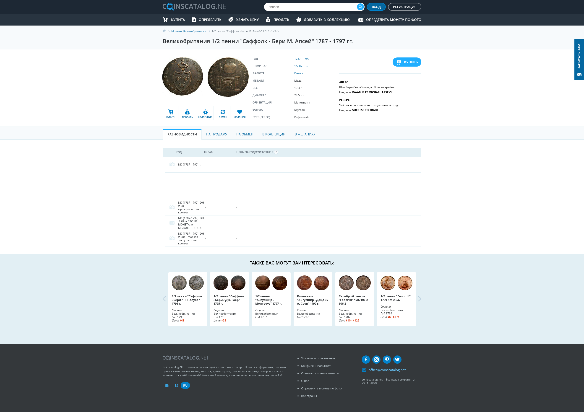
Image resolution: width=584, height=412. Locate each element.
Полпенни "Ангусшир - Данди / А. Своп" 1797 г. (312, 299)
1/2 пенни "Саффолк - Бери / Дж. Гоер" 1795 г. (229, 299)
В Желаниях (305, 134)
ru (185, 385)
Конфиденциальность (316, 366)
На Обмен (244, 134)
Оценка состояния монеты (320, 373)
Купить (178, 19)
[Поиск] (360, 6)
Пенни (298, 73)
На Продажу (216, 134)
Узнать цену (247, 19)
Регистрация (404, 7)
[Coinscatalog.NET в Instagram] (376, 359)
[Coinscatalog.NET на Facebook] (366, 359)
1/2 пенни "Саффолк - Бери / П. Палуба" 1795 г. (187, 299)
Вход (376, 7)
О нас (305, 381)
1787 (297, 59)
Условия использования (318, 358)
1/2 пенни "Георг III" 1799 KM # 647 (396, 298)
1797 (306, 59)
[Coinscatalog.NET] (196, 6)
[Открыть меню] (416, 164)
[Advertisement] (293, 186)
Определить (210, 19)
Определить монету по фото (393, 19)
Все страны (309, 396)
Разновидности (182, 134)
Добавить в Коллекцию (327, 19)
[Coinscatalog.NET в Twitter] (397, 359)
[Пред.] (168, 299)
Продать (281, 19)
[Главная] (167, 31)
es (176, 385)
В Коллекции (274, 134)
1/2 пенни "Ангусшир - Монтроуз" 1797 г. (268, 299)
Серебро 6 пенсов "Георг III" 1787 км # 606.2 (353, 299)
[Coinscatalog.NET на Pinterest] (387, 359)
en (167, 385)
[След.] (415, 299)
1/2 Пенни (301, 66)
